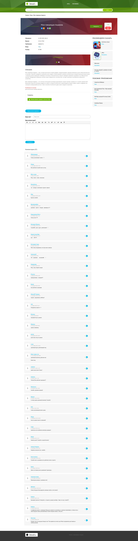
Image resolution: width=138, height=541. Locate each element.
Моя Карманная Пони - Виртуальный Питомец (103, 89)
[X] (46, 28)
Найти (107, 10)
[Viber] (48, 28)
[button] (56, 62)
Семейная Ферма (98, 103)
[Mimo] (97, 56)
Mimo (103, 52)
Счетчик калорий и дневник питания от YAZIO (103, 70)
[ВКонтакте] (42, 28)
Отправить (30, 142)
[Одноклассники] (44, 28)
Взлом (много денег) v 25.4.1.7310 (40, 99)
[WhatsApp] (50, 28)
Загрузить (96, 26)
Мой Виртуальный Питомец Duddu (102, 96)
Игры (68, 3)
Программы (75, 3)
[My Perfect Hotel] (97, 45)
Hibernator (96, 63)
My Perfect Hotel (106, 42)
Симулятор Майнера (99, 82)
